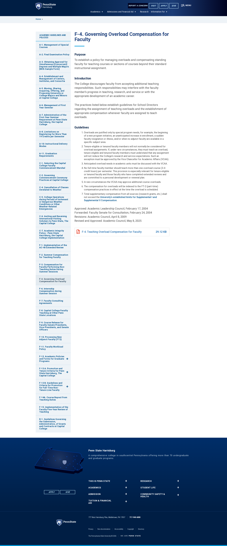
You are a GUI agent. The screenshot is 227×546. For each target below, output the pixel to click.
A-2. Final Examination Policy (54, 54)
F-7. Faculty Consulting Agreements (51, 302)
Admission (94, 494)
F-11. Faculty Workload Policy (51, 347)
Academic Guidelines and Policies (52, 36)
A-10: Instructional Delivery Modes (53, 145)
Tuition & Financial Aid (99, 501)
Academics (95, 11)
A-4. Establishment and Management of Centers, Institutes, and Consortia (52, 78)
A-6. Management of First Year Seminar (52, 106)
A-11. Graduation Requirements (48, 154)
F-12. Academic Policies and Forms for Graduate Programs (51, 358)
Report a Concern (138, 5)
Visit (153, 6)
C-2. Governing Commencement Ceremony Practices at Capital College (53, 177)
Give (174, 6)
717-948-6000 (134, 517)
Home (38, 19)
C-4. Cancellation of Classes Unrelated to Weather (53, 188)
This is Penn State (99, 481)
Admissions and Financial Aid (120, 11)
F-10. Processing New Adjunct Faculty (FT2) (50, 338)
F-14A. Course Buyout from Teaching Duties (53, 398)
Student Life (147, 487)
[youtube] (65, 481)
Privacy (90, 529)
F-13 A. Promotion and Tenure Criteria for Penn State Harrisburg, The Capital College (51, 372)
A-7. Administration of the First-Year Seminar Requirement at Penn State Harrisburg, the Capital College (53, 120)
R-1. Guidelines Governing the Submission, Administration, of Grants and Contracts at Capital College (52, 424)
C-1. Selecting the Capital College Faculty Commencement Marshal (52, 165)
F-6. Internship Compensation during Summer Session (50, 291)
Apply (164, 6)
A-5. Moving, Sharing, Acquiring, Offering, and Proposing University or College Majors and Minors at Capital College (53, 93)
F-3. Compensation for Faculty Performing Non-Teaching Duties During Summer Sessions (52, 268)
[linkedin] (53, 481)
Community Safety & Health (152, 495)
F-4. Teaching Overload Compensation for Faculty (112, 231)
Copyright (130, 529)
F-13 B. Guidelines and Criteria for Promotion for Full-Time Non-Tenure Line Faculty (50, 386)
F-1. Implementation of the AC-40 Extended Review (53, 246)
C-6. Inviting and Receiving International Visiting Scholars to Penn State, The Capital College (53, 220)
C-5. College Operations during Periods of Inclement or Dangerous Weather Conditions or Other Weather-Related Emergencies (53, 203)
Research (144, 11)
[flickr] (59, 481)
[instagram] (72, 481)
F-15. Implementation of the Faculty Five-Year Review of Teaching (53, 409)
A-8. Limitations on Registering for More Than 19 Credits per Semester (53, 134)
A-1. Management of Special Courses (54, 46)
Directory (141, 529)
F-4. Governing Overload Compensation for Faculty (52, 280)
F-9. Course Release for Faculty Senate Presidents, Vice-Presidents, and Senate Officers (54, 326)
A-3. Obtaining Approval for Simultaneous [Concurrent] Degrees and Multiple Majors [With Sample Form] (54, 65)
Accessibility (119, 529)
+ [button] (126, 481)
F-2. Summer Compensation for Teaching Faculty (53, 256)
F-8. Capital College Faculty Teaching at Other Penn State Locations (53, 312)
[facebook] (47, 481)
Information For (158, 11)
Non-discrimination (104, 529)
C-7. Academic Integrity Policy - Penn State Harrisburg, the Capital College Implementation (51, 234)
